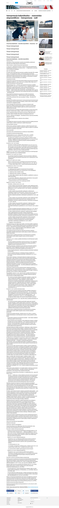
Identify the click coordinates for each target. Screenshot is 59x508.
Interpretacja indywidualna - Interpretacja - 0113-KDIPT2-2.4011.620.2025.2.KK (45, 96)
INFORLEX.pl (39, 0)
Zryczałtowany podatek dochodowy (23, 10)
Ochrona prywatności (20, 498)
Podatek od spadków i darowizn (45, 10)
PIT (14, 10)
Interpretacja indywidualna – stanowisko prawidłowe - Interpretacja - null (45, 71)
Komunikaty (8, 500)
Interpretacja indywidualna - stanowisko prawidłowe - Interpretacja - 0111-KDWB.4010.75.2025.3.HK (45, 89)
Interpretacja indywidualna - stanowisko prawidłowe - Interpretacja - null (45, 84)
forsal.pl (31, 0)
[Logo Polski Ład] (29, 7)
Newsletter (48, 0)
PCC (32, 10)
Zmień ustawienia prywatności (20, 500)
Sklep (51, 0)
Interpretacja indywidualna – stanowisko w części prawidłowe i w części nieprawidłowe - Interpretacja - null (45, 73)
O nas (18, 501)
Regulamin (8, 504)
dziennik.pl (27, 0)
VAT (9, 10)
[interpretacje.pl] (29, 3)
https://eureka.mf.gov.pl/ (33, 487)
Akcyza (35, 10)
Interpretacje (8, 13)
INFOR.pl (35, 0)
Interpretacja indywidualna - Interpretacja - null (45, 78)
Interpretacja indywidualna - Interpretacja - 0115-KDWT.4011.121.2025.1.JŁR (45, 94)
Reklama (8, 501)
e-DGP (44, 0)
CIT (11, 10)
